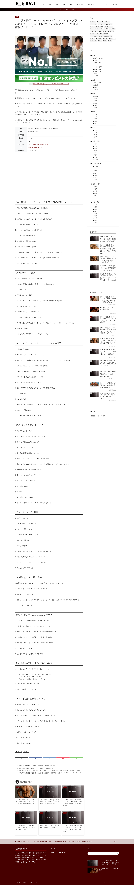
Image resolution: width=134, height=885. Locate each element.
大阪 (50, 4)
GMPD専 (93, 21)
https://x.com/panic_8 (35, 147)
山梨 (95, 195)
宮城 (95, 168)
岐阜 (95, 134)
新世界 (96, 85)
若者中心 (27, 751)
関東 (57, 4)
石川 (95, 189)
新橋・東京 (97, 62)
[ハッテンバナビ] (25, 6)
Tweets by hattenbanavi (58, 852)
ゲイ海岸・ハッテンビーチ (97, 26)
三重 (95, 132)
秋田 (95, 177)
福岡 (95, 144)
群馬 (95, 101)
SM (99, 21)
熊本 (95, 148)
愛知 (95, 130)
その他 (96, 76)
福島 (95, 171)
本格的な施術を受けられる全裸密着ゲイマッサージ (51, 84)
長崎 (95, 157)
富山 (95, 191)
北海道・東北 (92, 4)
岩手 (95, 175)
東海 (71, 4)
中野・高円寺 (98, 67)
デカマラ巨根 (105, 28)
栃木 (95, 107)
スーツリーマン (109, 26)
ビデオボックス (95, 33)
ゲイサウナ (94, 24)
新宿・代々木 (98, 58)
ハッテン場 (19, 751)
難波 (95, 87)
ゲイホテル (109, 24)
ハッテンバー (94, 31)
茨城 (95, 103)
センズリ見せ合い (95, 28)
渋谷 (95, 60)
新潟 (95, 186)
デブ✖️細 (113, 28)
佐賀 (95, 150)
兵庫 (95, 114)
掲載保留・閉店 (108, 36)
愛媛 (95, 207)
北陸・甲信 (103, 4)
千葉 (95, 98)
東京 (43, 4)
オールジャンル (106, 21)
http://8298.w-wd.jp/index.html (38, 144)
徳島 (95, 216)
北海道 (96, 166)
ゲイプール (101, 24)
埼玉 (95, 105)
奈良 (95, 119)
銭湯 (110, 40)
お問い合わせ (33, 882)
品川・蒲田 (97, 69)
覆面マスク (112, 38)
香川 (95, 218)
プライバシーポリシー (21, 882)
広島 (95, 204)
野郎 (105, 40)
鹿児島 (96, 159)
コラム (94, 411)
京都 (95, 116)
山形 (95, 173)
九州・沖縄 (80, 4)
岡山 (95, 209)
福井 (95, 193)
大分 (95, 153)
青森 (95, 179)
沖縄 (95, 146)
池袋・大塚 (97, 71)
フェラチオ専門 (104, 33)
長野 (95, 197)
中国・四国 (114, 4)
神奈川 (96, 96)
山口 (95, 211)
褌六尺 (105, 38)
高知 (95, 220)
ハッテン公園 (103, 31)
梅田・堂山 (97, 82)
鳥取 (95, 222)
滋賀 (95, 121)
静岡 (95, 137)
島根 (95, 213)
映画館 (93, 38)
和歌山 (96, 123)
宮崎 (95, 155)
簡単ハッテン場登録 (98, 416)
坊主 (101, 36)
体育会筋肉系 (94, 36)
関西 (64, 4)
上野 (95, 64)
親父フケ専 (94, 40)
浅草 (95, 73)
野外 (100, 40)
